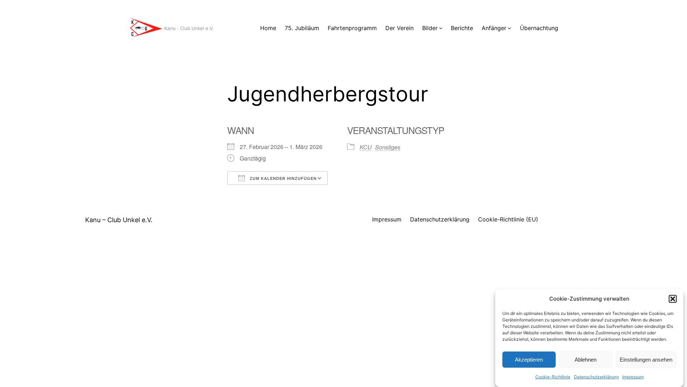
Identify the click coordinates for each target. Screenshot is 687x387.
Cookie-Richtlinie (552, 376)
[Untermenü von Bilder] (441, 28)
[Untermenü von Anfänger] (509, 28)
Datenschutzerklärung (596, 376)
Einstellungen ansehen (646, 360)
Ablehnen (585, 360)
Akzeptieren (529, 360)
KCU (366, 147)
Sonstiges (387, 147)
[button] (672, 298)
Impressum (633, 376)
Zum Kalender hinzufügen (282, 178)
